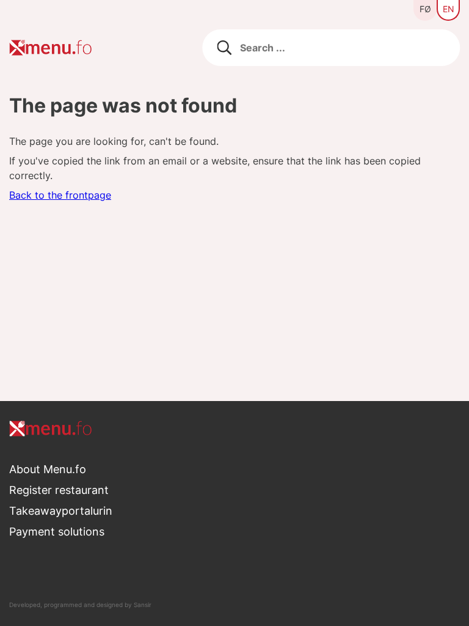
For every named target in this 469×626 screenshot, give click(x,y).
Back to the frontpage (60, 195)
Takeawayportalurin (60, 510)
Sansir (142, 604)
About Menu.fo (47, 469)
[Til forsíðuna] (234, 428)
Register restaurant (59, 490)
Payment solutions (56, 531)
